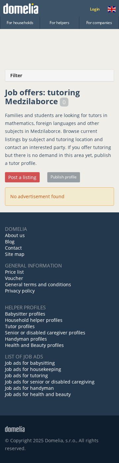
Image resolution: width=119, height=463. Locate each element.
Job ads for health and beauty (38, 394)
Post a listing (22, 177)
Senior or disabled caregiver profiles (45, 332)
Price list (14, 272)
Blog (10, 241)
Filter (16, 75)
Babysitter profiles (25, 314)
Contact (13, 248)
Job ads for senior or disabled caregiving (50, 382)
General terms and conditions (38, 284)
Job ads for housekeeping (33, 369)
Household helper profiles (33, 320)
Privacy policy (20, 291)
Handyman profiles (26, 339)
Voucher (14, 278)
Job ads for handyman (29, 388)
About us (15, 235)
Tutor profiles (20, 326)
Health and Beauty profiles (34, 345)
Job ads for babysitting (30, 363)
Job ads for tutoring (26, 375)
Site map (14, 254)
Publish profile (64, 177)
